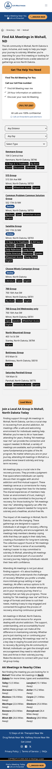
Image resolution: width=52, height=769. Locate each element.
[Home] (2, 30)
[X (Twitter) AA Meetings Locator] (30, 746)
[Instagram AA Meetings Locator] (22, 746)
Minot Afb (7, 717)
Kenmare (6, 710)
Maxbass (6, 696)
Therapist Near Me (33, 733)
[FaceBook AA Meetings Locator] (26, 746)
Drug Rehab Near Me (13, 737)
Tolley (5, 682)
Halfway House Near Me (37, 737)
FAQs (44, 751)
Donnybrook (33, 710)
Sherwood (7, 689)
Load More (25, 402)
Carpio (30, 696)
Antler (30, 689)
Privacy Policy (12, 751)
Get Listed (26, 741)
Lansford (31, 682)
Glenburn (31, 703)
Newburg (31, 717)
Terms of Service (30, 751)
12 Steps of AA (16, 733)
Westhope (7, 703)
